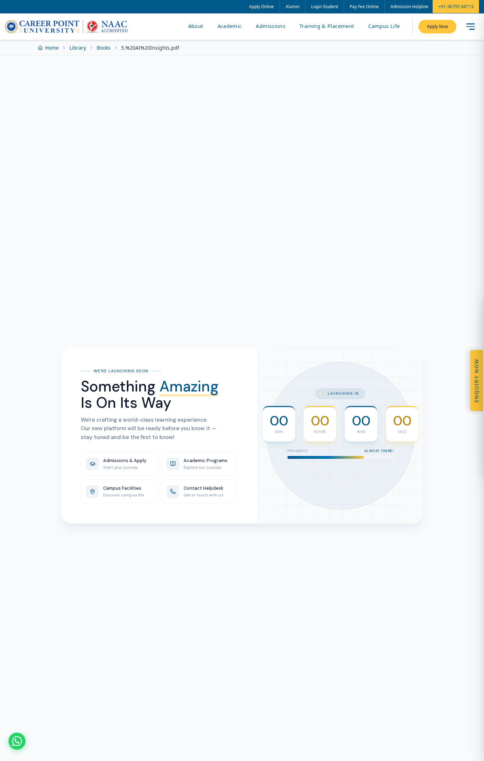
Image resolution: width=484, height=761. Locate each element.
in (355, 473)
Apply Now (437, 26)
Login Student (324, 7)
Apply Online (261, 7)
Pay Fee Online (364, 7)
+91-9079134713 (456, 6)
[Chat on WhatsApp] (17, 741)
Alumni (292, 7)
